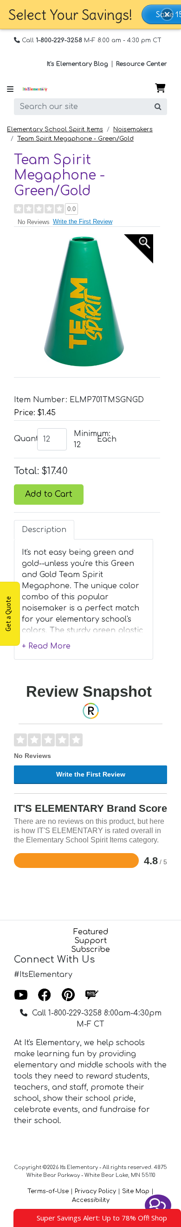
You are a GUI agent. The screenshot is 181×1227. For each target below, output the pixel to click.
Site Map (135, 1191)
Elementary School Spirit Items (55, 129)
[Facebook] (45, 995)
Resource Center (141, 64)
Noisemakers (133, 129)
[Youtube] (21, 995)
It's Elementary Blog (77, 64)
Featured (90, 932)
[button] (167, 14)
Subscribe (90, 949)
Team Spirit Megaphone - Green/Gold (75, 138)
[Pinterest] (68, 995)
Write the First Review (82, 221)
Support (90, 941)
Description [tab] (44, 530)
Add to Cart (48, 494)
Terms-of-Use (48, 1191)
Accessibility (91, 1200)
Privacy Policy (95, 1191)
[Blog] (92, 995)
